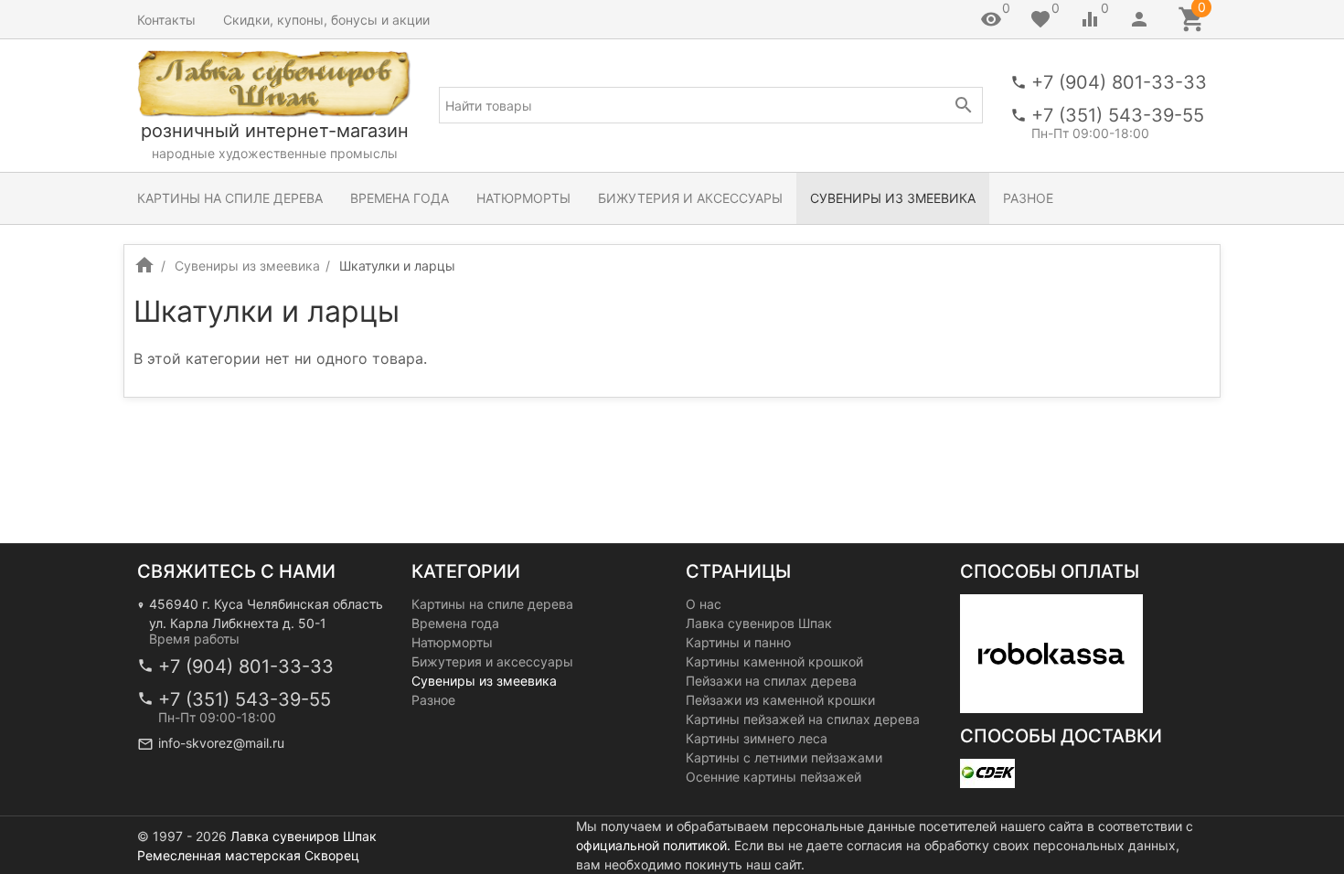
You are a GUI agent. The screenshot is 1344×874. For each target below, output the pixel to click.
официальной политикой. (653, 845)
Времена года (399, 198)
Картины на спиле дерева (230, 198)
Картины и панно (738, 642)
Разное (1028, 198)
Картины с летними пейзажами (784, 757)
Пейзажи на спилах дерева (771, 680)
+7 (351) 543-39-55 (1117, 115)
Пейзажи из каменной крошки (780, 700)
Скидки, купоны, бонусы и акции (326, 19)
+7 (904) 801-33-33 (1119, 82)
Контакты (166, 19)
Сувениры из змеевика (893, 198)
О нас (703, 604)
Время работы (194, 638)
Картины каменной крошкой (774, 661)
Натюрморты (523, 198)
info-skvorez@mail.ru (221, 743)
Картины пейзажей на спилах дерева (803, 719)
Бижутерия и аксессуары (690, 198)
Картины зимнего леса (756, 738)
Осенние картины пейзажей (773, 776)
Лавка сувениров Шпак (759, 623)
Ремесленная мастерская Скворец (248, 855)
